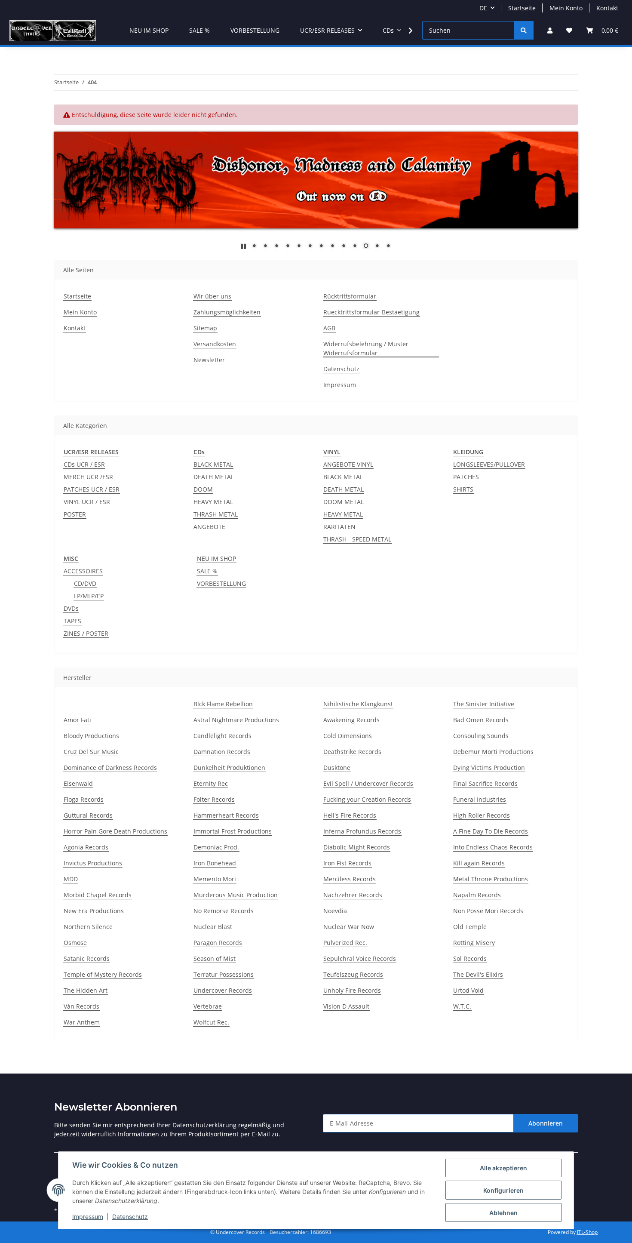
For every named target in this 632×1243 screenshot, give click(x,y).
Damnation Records (221, 752)
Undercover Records (222, 990)
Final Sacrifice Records (485, 783)
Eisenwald (78, 783)
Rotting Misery (474, 942)
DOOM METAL (343, 502)
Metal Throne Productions (490, 879)
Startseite (522, 8)
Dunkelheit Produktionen (229, 767)
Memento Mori (214, 879)
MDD (71, 879)
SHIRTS (463, 489)
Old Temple (470, 927)
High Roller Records (481, 815)
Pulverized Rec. (345, 942)
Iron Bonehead (214, 863)
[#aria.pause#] (243, 246)
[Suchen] (524, 30)
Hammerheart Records (226, 815)
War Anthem (82, 1022)
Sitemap (205, 328)
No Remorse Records (223, 911)
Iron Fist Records (347, 863)
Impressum (87, 1216)
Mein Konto (566, 8)
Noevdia (335, 911)
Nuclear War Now (348, 927)
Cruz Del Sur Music (91, 752)
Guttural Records (88, 815)
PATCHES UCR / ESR (92, 489)
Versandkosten (214, 344)
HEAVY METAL (213, 502)
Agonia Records (86, 847)
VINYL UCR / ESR (87, 502)
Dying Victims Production (489, 767)
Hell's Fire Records (349, 815)
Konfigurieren (503, 1190)
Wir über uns (212, 296)
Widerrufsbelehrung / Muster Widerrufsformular (365, 348)
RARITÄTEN (339, 527)
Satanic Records (87, 958)
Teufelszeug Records (353, 974)
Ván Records (81, 1006)
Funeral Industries (479, 799)
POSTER (75, 514)
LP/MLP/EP (89, 596)
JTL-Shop (587, 1232)
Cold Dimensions (347, 736)
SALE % (207, 571)
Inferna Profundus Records (362, 831)
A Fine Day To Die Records (490, 831)
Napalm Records (477, 895)
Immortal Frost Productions (232, 831)
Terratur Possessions (223, 974)
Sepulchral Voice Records (359, 958)
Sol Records (470, 958)
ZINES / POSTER (86, 633)
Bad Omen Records (481, 720)
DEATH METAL (213, 477)
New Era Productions (94, 911)
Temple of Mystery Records (103, 974)
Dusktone (336, 767)
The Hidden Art (85, 990)
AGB (329, 328)
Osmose (75, 942)
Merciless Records (349, 879)
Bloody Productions (91, 736)
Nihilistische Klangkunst (358, 704)
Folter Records (214, 799)
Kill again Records (479, 863)
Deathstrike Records (352, 752)
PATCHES (466, 477)
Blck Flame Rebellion (223, 704)
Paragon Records (217, 942)
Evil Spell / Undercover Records (368, 783)
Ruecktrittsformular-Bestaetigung (371, 312)
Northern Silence (88, 927)
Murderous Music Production (235, 895)
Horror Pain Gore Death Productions (115, 831)
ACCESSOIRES (83, 571)
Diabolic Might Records (356, 847)
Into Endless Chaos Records (493, 847)
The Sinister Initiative (483, 704)
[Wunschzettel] (569, 30)
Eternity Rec (210, 783)
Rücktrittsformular (349, 296)
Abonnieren (545, 1123)
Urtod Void (468, 990)
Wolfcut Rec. (211, 1022)
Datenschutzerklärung (204, 1125)
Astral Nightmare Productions (236, 720)
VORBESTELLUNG (221, 583)
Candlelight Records (222, 736)
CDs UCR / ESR (84, 464)
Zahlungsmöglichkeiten (227, 312)
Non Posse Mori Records (488, 911)
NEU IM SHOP (216, 558)
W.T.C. (462, 1006)
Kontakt (607, 8)
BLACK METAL (213, 464)
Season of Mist (214, 958)
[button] (549, 30)
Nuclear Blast (212, 927)
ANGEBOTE (209, 527)
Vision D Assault (346, 1006)
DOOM (203, 489)
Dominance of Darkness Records (110, 767)
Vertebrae (207, 1006)
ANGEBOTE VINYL (348, 464)
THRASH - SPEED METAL (357, 539)
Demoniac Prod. (216, 847)
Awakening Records (351, 720)
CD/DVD (85, 583)
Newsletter (209, 360)
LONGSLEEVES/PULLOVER (489, 464)
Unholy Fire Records (352, 990)
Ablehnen (503, 1212)
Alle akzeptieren (503, 1168)
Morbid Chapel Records (98, 895)
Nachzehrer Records (352, 895)
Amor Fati (77, 720)
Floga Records (84, 799)
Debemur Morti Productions (493, 752)
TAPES (72, 621)
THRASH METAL (215, 514)
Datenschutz (130, 1216)
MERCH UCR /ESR (88, 477)
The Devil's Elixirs (478, 974)
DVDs (71, 608)
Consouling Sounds (481, 736)
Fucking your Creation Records (367, 799)
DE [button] (483, 8)
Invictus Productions (93, 863)
